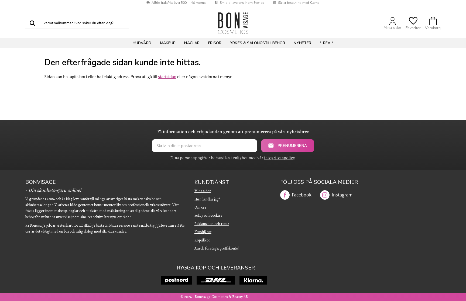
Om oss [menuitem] (200, 207)
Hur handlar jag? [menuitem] (207, 199)
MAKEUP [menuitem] (168, 43)
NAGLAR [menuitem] (192, 43)
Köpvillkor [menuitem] (202, 240)
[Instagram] (325, 195)
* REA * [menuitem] (326, 43)
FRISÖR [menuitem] (214, 43)
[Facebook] (285, 195)
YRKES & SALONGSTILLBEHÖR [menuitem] (257, 43)
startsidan (167, 76)
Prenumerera (292, 145)
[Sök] (32, 23)
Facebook (301, 195)
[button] (413, 23)
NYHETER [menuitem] (302, 43)
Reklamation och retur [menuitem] (211, 223)
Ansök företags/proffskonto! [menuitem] (216, 248)
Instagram (342, 195)
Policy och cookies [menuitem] (208, 215)
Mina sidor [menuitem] (202, 190)
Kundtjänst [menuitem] (211, 182)
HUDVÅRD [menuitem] (142, 43)
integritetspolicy (279, 158)
